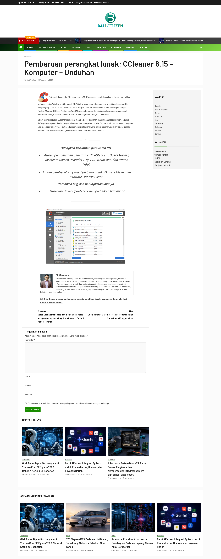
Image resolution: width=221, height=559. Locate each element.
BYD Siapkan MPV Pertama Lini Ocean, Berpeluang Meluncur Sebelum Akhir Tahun (87, 542)
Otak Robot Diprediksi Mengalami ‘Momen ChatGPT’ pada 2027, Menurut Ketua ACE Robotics (40, 467)
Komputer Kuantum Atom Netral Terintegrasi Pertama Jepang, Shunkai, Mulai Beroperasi (102, 41)
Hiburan (130, 47)
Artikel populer (47, 47)
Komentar (30, 340)
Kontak (143, 47)
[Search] (201, 47)
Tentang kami (43, 3)
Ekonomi (76, 47)
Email (28, 385)
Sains (113, 535)
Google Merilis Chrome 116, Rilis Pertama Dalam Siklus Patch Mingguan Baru (111, 314)
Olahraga (116, 47)
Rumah (30, 47)
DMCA (70, 3)
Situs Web (29, 394)
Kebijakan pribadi (101, 3)
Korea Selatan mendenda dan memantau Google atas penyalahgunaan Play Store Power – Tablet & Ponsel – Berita (61, 316)
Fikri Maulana (31, 80)
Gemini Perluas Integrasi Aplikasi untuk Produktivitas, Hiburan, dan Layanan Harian (182, 41)
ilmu (87, 47)
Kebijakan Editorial (84, 3)
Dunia (63, 47)
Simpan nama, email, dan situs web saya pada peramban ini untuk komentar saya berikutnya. (69, 403)
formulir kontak (58, 3)
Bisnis (68, 535)
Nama (28, 376)
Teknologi (101, 47)
